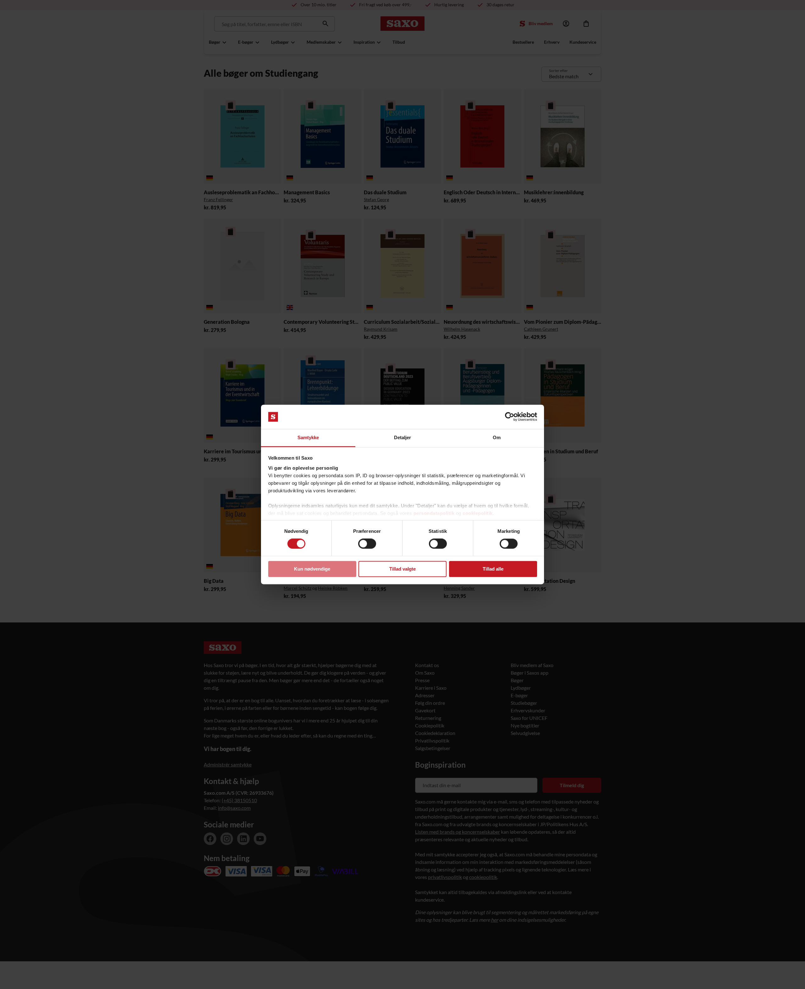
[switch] (367, 544)
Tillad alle (493, 569)
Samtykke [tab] (308, 437)
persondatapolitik (434, 513)
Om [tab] (497, 437)
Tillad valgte (402, 569)
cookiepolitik (478, 513)
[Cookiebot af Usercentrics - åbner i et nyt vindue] (509, 417)
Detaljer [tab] (402, 437)
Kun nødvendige (312, 569)
